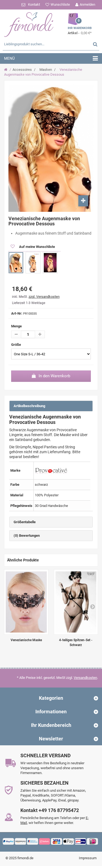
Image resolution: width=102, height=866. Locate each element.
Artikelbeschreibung (29, 406)
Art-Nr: (16, 313)
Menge (16, 326)
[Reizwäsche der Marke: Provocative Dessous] (51, 470)
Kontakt (34, 4)
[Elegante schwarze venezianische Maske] (26, 602)
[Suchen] (95, 44)
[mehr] (40, 334)
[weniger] (16, 334)
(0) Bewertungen (27, 535)
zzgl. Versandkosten (44, 297)
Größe (16, 345)
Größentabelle (25, 522)
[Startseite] (6, 69)
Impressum (88, 858)
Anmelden (87, 4)
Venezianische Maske (26, 640)
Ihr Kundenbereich (51, 725)
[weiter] (92, 606)
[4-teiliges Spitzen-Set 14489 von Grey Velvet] (76, 602)
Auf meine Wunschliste (36, 247)
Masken (45, 70)
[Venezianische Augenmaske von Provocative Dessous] (16, 262)
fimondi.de (25, 858)
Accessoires (22, 70)
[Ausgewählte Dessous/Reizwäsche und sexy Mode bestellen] (29, 23)
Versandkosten (85, 678)
